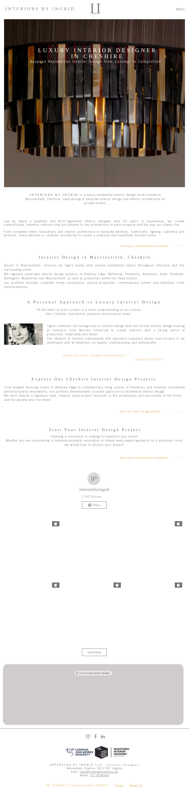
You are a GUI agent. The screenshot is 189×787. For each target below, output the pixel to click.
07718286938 (99, 775)
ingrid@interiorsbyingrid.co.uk (99, 771)
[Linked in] (103, 736)
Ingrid (22, 221)
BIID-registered (70, 221)
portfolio (17, 283)
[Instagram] (88, 736)
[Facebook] (95, 736)
